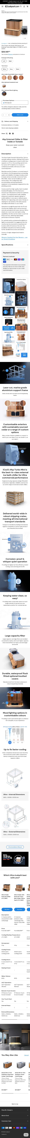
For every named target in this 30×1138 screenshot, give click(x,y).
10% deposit (8, 103)
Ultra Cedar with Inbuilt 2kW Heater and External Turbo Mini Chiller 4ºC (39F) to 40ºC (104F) (15, 12)
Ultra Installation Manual (15, 847)
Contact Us (4, 1134)
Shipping (10, 54)
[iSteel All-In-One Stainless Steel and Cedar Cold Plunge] (7, 1065)
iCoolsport (4, 43)
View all (26, 1055)
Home (3, 10)
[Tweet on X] (6, 133)
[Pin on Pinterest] (12, 133)
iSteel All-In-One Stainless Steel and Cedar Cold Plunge (7, 1074)
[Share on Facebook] (9, 133)
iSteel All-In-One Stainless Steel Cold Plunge (20, 1074)
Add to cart (20, 114)
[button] (27, 6)
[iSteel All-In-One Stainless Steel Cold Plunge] (21, 1065)
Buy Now (7, 909)
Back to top (15, 1104)
